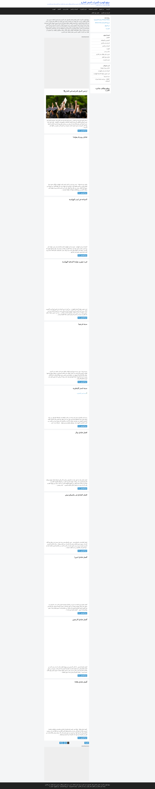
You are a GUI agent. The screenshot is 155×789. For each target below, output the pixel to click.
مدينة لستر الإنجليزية (80, 388)
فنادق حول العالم (95, 12)
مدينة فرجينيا (82, 324)
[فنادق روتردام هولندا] (66, 161)
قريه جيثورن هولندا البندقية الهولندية (74, 261)
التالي (87, 742)
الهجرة (53, 9)
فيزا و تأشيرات (83, 9)
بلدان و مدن (65, 9)
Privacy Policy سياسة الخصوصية (102, 19)
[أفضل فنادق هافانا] (66, 706)
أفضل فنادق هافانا (81, 682)
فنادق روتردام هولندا (80, 137)
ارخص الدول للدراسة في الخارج (76, 91)
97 (60, 742)
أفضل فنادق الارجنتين (79, 619)
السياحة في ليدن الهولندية (78, 199)
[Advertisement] (66, 46)
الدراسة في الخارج (105, 12)
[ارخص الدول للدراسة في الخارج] (66, 106)
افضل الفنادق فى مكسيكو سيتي (76, 495)
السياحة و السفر (74, 9)
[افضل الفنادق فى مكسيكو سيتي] (66, 519)
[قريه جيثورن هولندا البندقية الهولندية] (66, 286)
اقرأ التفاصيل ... (82, 130)
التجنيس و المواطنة (93, 9)
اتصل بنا (108, 28)
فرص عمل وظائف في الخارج (103, 54)
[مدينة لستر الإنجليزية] (66, 404)
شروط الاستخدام (64, 786)
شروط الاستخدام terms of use (102, 22)
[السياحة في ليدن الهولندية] (66, 224)
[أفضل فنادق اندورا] (66, 582)
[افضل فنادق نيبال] (66, 457)
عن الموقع (101, 9)
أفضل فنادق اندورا (80, 557)
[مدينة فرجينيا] (66, 348)
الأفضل (59, 9)
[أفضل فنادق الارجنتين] (66, 644)
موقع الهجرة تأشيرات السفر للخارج (95, 2)
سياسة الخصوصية (73, 786)
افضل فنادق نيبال (81, 432)
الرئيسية (108, 9)
